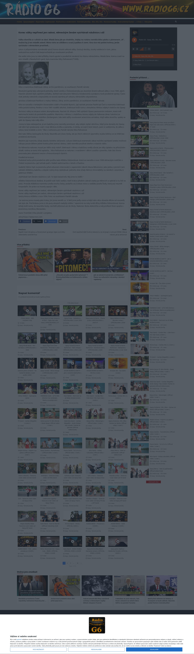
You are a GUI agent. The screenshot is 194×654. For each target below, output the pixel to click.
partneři (19, 639)
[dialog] (97, 634)
